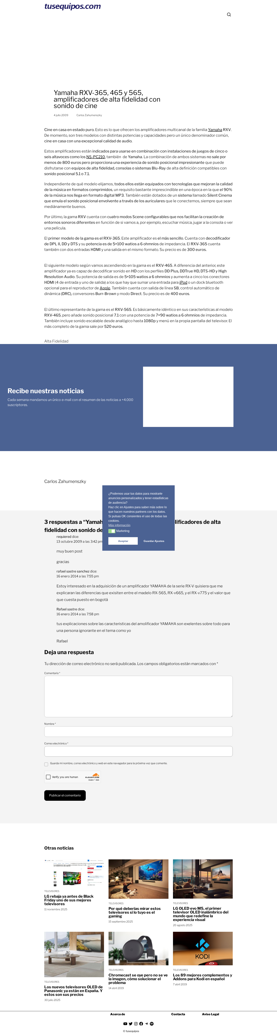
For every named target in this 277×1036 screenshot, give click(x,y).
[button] (111, 531)
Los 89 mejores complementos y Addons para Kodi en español (202, 977)
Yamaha (215, 129)
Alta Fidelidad (56, 341)
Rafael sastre (67, 609)
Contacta (178, 1014)
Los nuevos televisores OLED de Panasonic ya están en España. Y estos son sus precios (73, 990)
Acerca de (117, 1014)
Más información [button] (119, 525)
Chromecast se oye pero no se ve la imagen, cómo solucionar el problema (138, 979)
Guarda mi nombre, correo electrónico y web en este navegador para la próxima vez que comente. (108, 763)
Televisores (51, 891)
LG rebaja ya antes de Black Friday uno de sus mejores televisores (68, 900)
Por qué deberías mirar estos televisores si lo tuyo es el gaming (135, 912)
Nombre (50, 723)
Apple (105, 288)
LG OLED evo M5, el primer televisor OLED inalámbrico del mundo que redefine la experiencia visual (200, 914)
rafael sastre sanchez (73, 571)
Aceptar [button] (123, 541)
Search (229, 14)
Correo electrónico (56, 743)
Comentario (52, 673)
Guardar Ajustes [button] (154, 541)
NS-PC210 (95, 157)
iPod (183, 282)
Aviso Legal (210, 1014)
